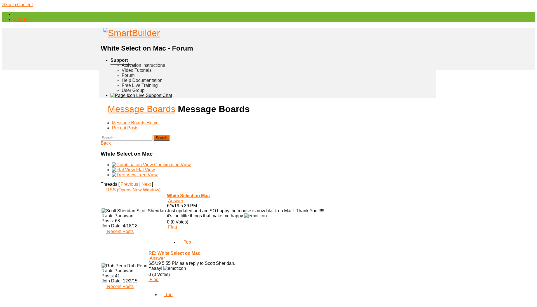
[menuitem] (20, 19)
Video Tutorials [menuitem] (137, 70)
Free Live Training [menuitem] (140, 85)
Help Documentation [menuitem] (142, 80)
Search (161, 138)
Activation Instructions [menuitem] (143, 65)
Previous (129, 184)
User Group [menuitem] (133, 90)
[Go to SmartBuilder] (130, 33)
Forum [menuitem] (128, 75)
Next (146, 184)
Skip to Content (17, 4)
